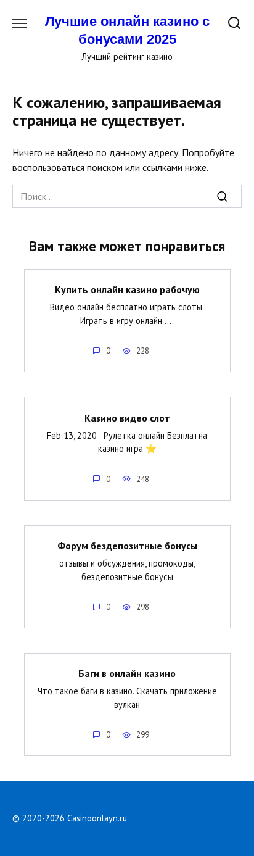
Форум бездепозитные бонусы (127, 545)
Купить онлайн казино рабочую (127, 289)
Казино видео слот (127, 417)
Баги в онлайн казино (127, 673)
